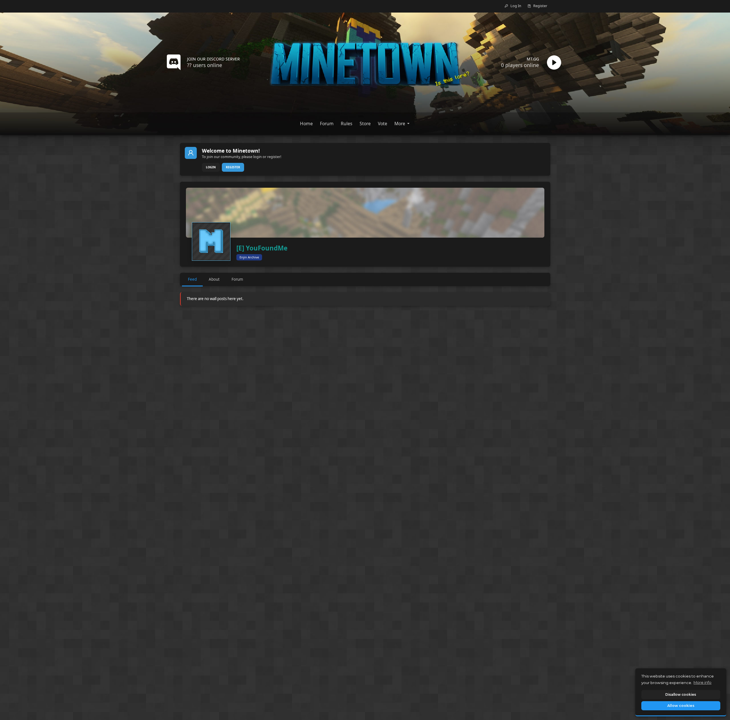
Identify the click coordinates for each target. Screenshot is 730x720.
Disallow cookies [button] (680, 694)
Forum (237, 279)
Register (233, 167)
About (214, 279)
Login (211, 167)
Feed (192, 279)
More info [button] (702, 682)
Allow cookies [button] (680, 705)
